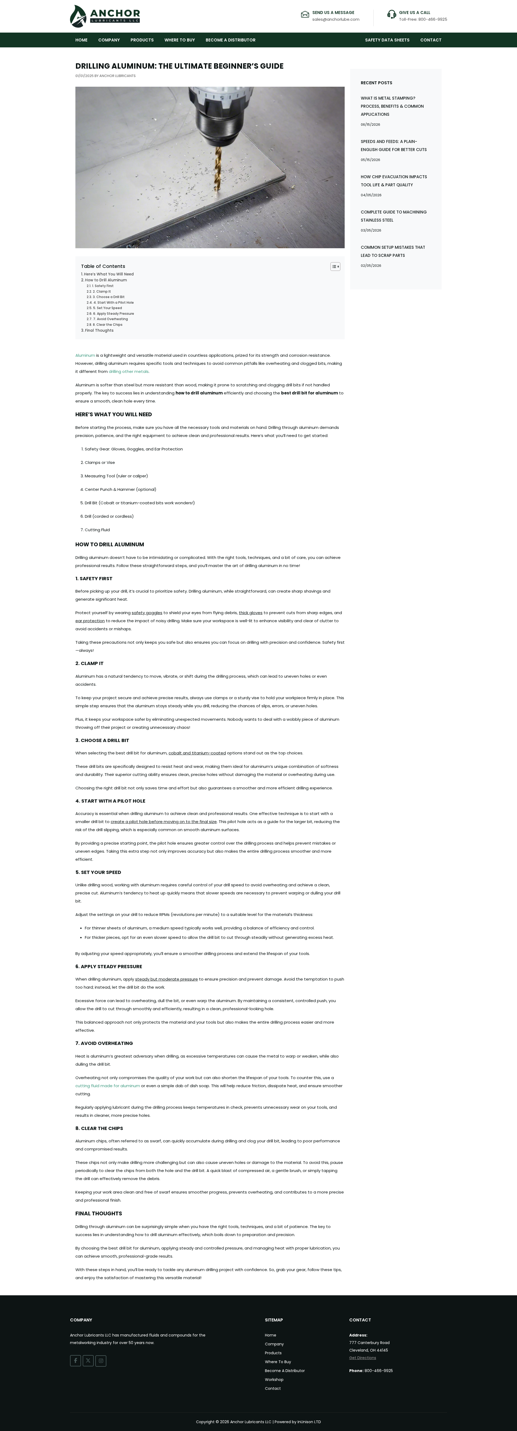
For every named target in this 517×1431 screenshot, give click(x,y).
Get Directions (362, 1357)
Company (109, 40)
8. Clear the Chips (107, 324)
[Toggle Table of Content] (332, 266)
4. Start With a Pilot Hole (113, 302)
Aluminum (85, 355)
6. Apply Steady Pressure (113, 313)
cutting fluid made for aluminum (107, 1086)
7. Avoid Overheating (110, 319)
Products (142, 40)
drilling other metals (129, 371)
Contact (431, 40)
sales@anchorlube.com (335, 19)
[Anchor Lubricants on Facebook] (75, 1360)
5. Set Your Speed (107, 308)
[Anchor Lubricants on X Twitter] (88, 1360)
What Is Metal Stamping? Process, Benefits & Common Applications (392, 106)
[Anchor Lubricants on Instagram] (100, 1361)
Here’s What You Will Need (109, 274)
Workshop (274, 1379)
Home (81, 40)
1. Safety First (102, 286)
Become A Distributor (231, 40)
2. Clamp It (102, 291)
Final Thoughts (99, 330)
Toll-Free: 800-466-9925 (423, 19)
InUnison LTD (309, 1422)
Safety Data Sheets (387, 40)
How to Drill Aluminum (106, 280)
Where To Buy (180, 40)
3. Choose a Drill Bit (108, 297)
